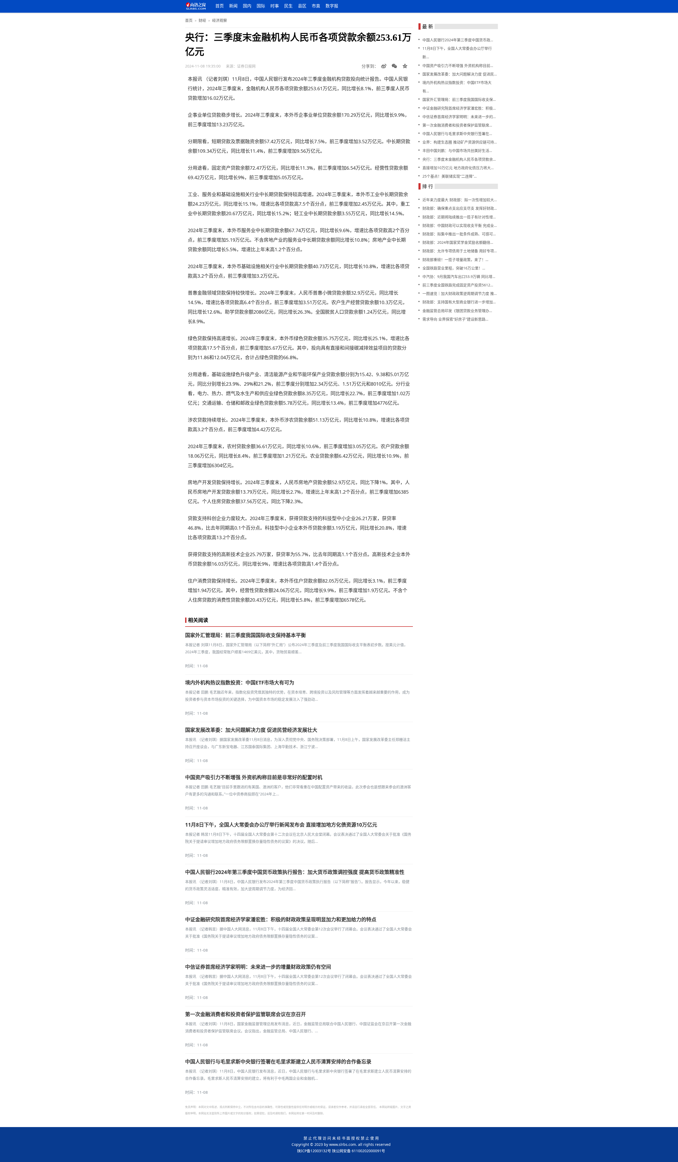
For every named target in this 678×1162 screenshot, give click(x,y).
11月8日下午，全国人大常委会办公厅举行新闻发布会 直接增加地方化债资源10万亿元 (281, 824)
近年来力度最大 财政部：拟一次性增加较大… (459, 199)
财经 (202, 20)
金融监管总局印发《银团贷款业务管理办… (457, 310)
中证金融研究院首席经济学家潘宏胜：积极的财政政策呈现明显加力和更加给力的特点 (280, 919)
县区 (302, 6)
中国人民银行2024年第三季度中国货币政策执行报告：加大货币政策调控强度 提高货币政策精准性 (294, 872)
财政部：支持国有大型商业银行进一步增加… (459, 301)
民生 (288, 6)
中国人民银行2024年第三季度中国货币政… (457, 39)
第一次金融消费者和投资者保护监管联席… (457, 125)
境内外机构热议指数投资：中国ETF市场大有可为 (239, 682)
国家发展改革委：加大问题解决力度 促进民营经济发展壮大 (251, 730)
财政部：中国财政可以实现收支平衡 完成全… (459, 225)
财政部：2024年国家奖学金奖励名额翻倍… (457, 242)
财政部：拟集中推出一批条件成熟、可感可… (459, 233)
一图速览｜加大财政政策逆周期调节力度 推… (459, 293)
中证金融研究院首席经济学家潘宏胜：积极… (459, 108)
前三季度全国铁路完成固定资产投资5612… (457, 284)
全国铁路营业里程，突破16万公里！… (453, 268)
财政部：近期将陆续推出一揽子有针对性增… (459, 216)
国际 (261, 6)
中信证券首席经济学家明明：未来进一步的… (459, 116)
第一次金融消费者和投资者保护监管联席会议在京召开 (245, 1014)
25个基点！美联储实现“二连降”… (449, 176)
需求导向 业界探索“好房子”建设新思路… (455, 319)
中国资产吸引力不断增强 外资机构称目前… (457, 65)
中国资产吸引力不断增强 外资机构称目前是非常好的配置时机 (253, 777)
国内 (247, 6)
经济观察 (219, 20)
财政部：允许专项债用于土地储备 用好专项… (459, 250)
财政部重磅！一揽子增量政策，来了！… (455, 259)
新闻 (233, 6)
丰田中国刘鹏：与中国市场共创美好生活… (457, 150)
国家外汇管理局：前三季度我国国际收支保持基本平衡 (245, 635)
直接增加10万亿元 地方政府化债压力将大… (458, 167)
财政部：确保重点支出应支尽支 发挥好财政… (459, 208)
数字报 (331, 6)
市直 (316, 6)
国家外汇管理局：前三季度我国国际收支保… (459, 99)
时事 (274, 6)
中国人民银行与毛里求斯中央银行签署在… (457, 133)
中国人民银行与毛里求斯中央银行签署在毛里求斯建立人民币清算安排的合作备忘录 (278, 1061)
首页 (219, 6)
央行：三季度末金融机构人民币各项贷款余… (459, 159)
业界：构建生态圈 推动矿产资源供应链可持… (459, 142)
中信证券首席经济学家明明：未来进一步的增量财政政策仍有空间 (258, 967)
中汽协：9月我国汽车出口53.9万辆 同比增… (458, 276)
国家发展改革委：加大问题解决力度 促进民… (459, 73)
